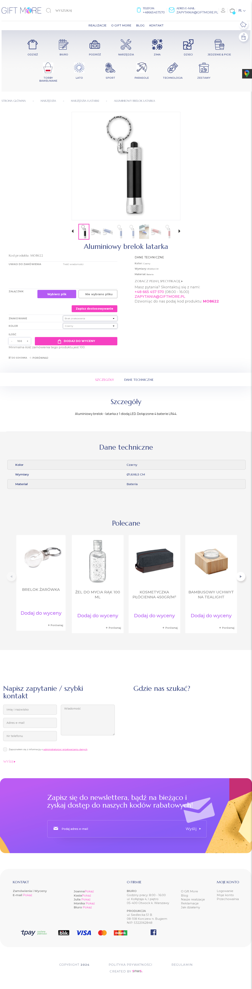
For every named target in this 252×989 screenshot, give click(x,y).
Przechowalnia (228, 899)
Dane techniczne (139, 380)
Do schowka (19, 358)
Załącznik (16, 291)
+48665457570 (154, 12)
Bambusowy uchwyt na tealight (211, 594)
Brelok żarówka (41, 589)
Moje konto (225, 895)
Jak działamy (190, 907)
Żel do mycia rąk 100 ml (97, 594)
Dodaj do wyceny (79, 341)
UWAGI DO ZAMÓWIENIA (25, 264)
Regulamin (182, 965)
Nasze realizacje (193, 899)
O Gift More (189, 891)
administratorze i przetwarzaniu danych (65, 749)
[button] (72, 231)
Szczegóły (104, 380)
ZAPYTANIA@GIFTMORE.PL (160, 296)
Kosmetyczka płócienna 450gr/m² (154, 594)
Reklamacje (190, 903)
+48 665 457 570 (149, 292)
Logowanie (225, 891)
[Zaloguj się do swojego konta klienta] (223, 10)
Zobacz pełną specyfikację (158, 281)
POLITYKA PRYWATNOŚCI (131, 965)
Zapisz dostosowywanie (94, 308)
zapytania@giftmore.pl (197, 12)
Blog (184, 895)
